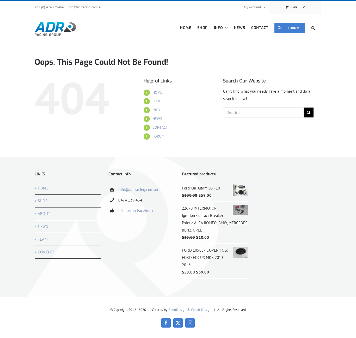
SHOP (157, 101)
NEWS (157, 118)
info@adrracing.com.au (85, 7)
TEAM (43, 239)
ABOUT (44, 213)
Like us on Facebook (135, 210)
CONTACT (160, 127)
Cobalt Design (201, 309)
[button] (313, 27)
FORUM (158, 136)
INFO (156, 110)
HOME (157, 92)
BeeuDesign (177, 309)
